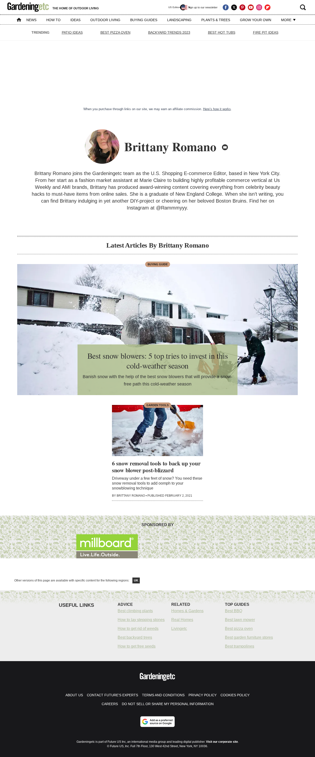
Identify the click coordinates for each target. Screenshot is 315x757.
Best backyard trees (135, 637)
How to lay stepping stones (141, 620)
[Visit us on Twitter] (234, 7)
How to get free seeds (137, 646)
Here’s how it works (217, 109)
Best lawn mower (240, 620)
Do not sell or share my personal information (168, 704)
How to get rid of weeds (138, 628)
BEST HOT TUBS (221, 32)
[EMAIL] (225, 147)
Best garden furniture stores (249, 637)
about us (74, 695)
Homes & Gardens (187, 611)
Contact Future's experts (112, 695)
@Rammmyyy (171, 207)
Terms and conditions (163, 695)
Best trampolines (239, 646)
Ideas (75, 20)
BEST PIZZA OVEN (115, 32)
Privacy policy (203, 695)
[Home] (18, 20)
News (31, 20)
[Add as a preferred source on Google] (157, 721)
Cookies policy (235, 695)
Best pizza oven (239, 628)
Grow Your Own (255, 20)
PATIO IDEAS (72, 32)
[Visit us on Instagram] (259, 7)
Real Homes (182, 620)
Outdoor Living (105, 20)
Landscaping (179, 20)
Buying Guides (143, 20)
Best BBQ (233, 611)
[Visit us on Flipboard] (267, 7)
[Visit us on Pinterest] (242, 7)
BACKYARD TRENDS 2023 (169, 32)
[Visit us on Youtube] (251, 7)
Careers (110, 704)
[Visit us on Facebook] (226, 7)
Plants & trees (215, 20)
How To (53, 20)
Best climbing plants (135, 611)
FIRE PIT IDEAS (265, 32)
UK (136, 580)
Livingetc (179, 628)
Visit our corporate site (222, 741)
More (286, 20)
